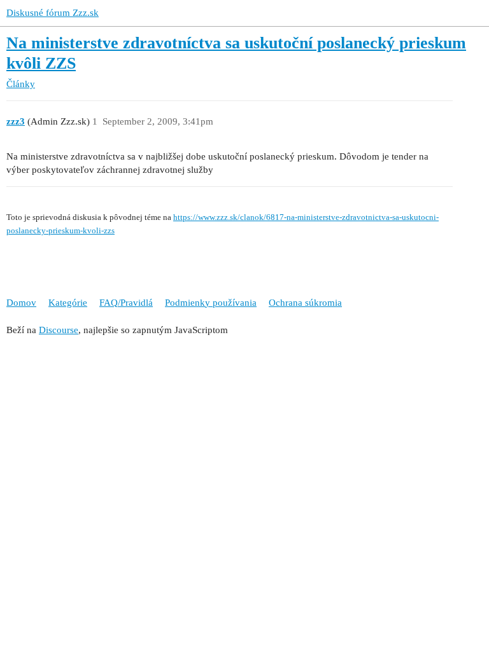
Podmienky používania (211, 303)
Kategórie (67, 303)
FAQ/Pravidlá (126, 303)
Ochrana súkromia (305, 303)
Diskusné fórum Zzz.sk (52, 13)
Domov (21, 303)
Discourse (58, 330)
